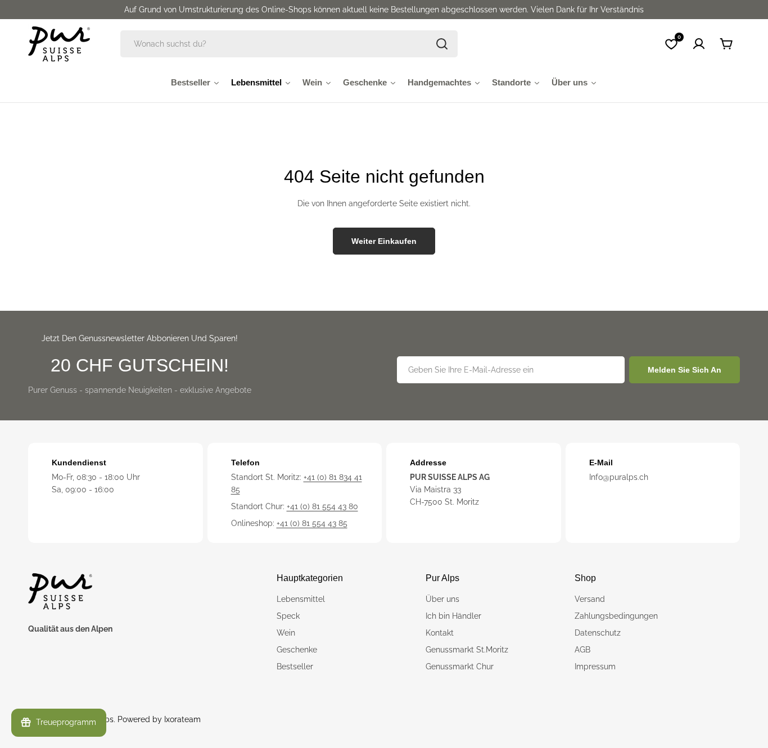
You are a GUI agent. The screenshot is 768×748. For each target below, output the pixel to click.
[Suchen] (442, 44)
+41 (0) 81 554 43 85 (312, 523)
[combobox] (289, 43)
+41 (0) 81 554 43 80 (322, 506)
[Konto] (698, 43)
